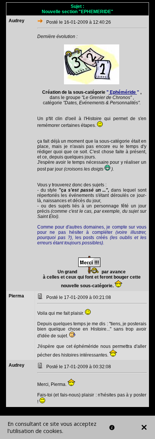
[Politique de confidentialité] (112, 427)
